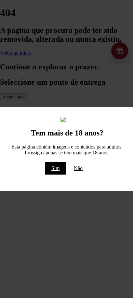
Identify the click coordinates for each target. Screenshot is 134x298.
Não (78, 168)
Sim (55, 168)
